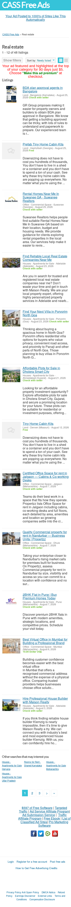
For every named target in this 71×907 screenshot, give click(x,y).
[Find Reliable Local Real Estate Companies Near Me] (11, 262)
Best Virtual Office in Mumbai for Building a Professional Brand (45, 641)
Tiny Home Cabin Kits (38, 423)
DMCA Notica (48, 892)
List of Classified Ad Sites (46, 820)
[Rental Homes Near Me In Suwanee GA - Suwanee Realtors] (11, 200)
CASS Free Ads (26, 5)
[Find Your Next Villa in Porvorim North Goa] (11, 318)
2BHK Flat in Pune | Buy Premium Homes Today (40, 596)
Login (11, 861)
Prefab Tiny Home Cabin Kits (43, 144)
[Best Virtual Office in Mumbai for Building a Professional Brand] (11, 646)
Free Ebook (52, 818)
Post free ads (57, 861)
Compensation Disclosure (42, 899)
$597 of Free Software (37, 808)
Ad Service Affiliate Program (49, 811)
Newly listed (44, 60)
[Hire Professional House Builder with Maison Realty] (11, 705)
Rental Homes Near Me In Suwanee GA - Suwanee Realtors (41, 197)
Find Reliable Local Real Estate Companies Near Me (45, 258)
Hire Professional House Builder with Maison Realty (45, 700)
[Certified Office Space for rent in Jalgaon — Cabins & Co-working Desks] (11, 479)
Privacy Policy (14, 892)
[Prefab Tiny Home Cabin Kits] (11, 151)
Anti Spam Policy (30, 892)
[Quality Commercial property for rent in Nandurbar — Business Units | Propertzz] (11, 538)
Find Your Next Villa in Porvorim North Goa (45, 313)
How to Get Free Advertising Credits (36, 868)
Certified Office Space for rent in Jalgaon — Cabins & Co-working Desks (46, 476)
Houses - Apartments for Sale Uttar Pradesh (12, 777)
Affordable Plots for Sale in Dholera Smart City (41, 370)
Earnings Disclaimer (25, 895)
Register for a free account (32, 861)
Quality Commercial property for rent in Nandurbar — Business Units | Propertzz (45, 535)
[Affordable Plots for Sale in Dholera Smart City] (11, 374)
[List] (61, 60)
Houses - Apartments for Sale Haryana (12, 765)
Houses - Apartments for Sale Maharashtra (56, 765)
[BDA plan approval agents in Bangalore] (11, 94)
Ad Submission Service (38, 815)
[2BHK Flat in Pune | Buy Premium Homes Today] (11, 601)
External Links (45, 895)
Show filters (12, 60)
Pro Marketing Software (53, 824)
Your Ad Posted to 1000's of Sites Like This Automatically (36, 18)
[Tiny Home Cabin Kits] (11, 430)
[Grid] (66, 60)
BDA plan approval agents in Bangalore (43, 89)
